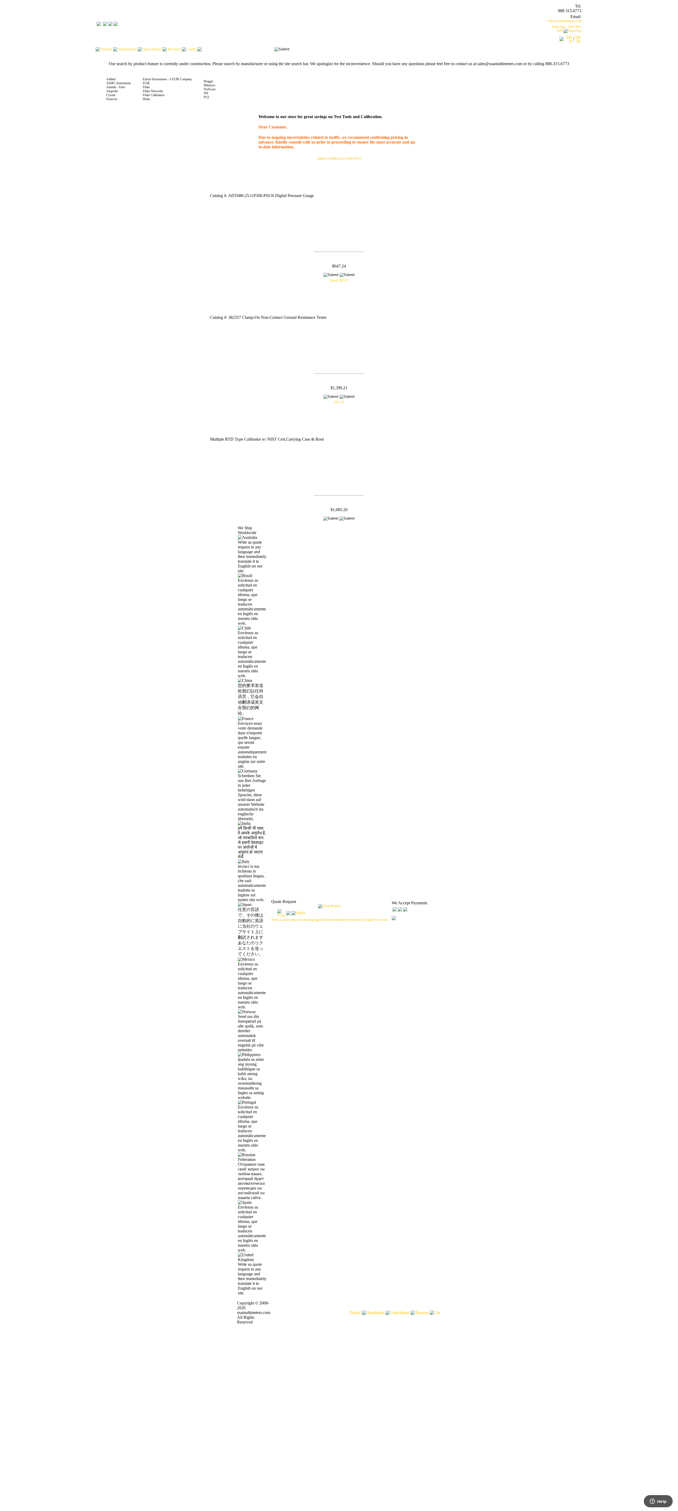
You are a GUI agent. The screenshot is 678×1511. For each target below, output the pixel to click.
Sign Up (578, 39)
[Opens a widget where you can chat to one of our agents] (658, 1501)
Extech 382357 (339, 280)
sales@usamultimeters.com (564, 21)
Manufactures (376, 1312)
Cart (437, 1312)
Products (355, 1312)
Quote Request (400, 1312)
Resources (422, 1312)
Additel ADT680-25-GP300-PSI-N (339, 158)
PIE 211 (339, 402)
